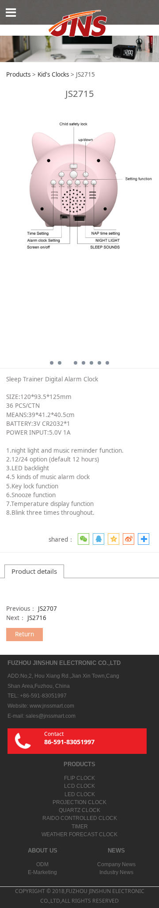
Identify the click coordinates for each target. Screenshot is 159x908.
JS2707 (47, 609)
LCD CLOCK (79, 786)
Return (24, 634)
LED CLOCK (79, 794)
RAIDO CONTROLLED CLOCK (79, 818)
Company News (116, 864)
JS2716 (36, 618)
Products (18, 74)
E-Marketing (42, 872)
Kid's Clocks (53, 74)
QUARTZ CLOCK (79, 810)
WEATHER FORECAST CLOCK (79, 834)
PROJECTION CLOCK (79, 802)
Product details (34, 571)
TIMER (80, 826)
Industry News (116, 872)
